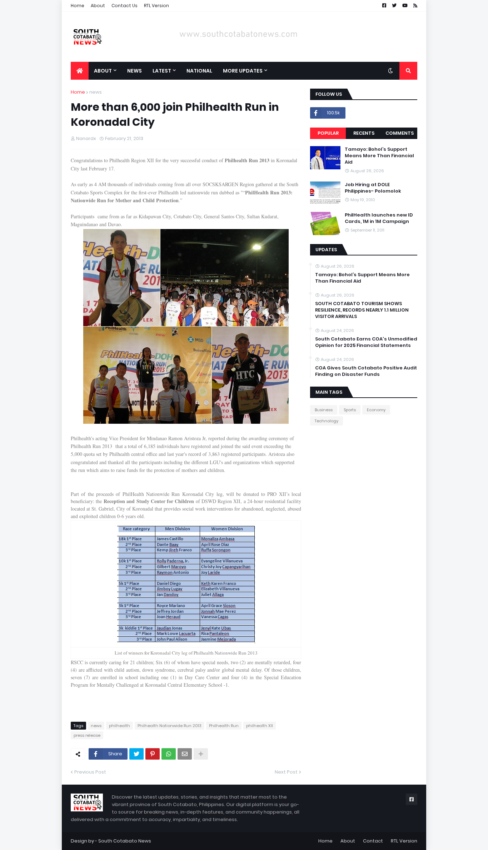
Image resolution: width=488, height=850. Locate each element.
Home (77, 6)
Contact (373, 840)
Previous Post (90, 772)
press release (87, 735)
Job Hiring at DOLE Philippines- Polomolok (373, 188)
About (98, 6)
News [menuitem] (134, 70)
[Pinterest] (152, 754)
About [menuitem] (103, 70)
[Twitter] (136, 754)
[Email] (185, 754)
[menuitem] (80, 71)
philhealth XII (259, 726)
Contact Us (124, 6)
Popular (328, 133)
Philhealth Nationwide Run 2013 (169, 726)
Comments (399, 133)
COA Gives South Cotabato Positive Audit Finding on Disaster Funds (366, 371)
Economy (376, 410)
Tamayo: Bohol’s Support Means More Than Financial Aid (379, 155)
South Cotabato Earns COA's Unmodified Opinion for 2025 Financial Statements (366, 342)
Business (324, 410)
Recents (363, 133)
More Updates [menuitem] (243, 70)
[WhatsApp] (168, 754)
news (95, 92)
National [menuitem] (199, 70)
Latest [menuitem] (162, 70)
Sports (350, 410)
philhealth (119, 726)
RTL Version (156, 6)
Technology (326, 421)
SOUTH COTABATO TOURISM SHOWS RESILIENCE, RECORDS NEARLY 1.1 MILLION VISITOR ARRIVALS (362, 310)
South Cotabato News (124, 840)
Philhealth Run (224, 726)
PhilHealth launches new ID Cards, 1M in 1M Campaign (379, 218)
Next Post (286, 772)
